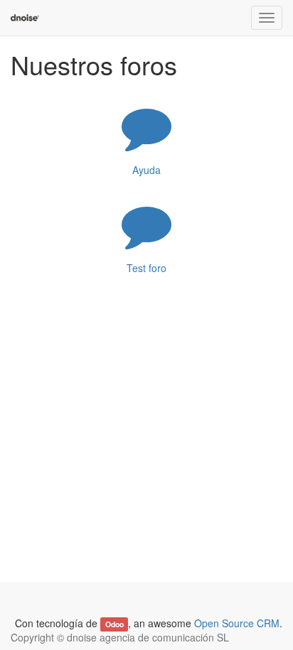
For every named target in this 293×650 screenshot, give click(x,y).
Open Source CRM (236, 623)
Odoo (114, 624)
